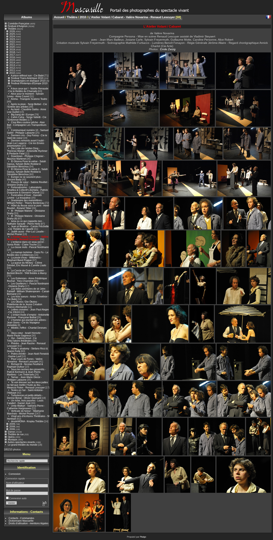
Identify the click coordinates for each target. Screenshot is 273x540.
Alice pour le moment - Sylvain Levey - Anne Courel (25, 95)
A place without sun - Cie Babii (27, 75)
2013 (12, 65)
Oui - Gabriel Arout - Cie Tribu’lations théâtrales (22, 339)
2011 (12, 70)
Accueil (59, 17)
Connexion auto (18, 498)
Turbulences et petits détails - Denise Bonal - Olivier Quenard (25, 396)
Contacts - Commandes (21, 518)
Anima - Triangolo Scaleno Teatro (29, 99)
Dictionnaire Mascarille (21, 520)
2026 (12, 31)
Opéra (11, 437)
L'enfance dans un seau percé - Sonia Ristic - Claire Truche (26, 243)
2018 (12, 52)
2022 (12, 41)
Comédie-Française (18, 23)
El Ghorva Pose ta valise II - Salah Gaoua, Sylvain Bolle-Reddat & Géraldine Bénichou (27, 172)
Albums (26, 17)
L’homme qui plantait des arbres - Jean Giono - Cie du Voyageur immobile (27, 322)
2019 (12, 49)
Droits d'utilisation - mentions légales (28, 523)
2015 (12, 60)
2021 (12, 44)
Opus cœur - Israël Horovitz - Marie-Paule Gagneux (24, 334)
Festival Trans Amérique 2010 (27, 78)
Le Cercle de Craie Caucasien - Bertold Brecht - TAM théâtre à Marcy (27, 271)
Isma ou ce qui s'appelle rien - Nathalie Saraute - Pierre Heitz (25, 222)
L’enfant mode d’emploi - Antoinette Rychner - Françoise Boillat (28, 316)
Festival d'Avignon (18, 26)
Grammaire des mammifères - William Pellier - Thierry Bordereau (25, 201)
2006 (12, 429)
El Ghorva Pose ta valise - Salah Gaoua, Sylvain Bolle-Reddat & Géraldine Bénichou (26, 164)
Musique (12, 439)
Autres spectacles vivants (21, 442)
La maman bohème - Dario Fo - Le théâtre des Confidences (27, 253)
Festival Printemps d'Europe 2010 (29, 83)
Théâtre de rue (16, 434)
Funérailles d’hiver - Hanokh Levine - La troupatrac (24, 196)
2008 (12, 426)
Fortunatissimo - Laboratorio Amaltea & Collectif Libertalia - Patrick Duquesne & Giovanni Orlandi (27, 190)
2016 (12, 57)
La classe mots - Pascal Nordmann (30, 247)
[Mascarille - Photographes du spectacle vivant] (136, 11)
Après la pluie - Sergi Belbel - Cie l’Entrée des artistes (27, 105)
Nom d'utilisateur (15, 482)
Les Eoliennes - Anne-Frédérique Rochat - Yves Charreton (27, 279)
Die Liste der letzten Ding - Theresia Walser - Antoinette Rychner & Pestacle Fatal (27, 151)
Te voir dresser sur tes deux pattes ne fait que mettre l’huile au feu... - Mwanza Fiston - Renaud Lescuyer (27, 385)
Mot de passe (13, 490)
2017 (12, 54)
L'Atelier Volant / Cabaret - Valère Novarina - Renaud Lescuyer (27, 238)
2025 (12, 34)
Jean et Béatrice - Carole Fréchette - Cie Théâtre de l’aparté (28, 227)
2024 (12, 36)
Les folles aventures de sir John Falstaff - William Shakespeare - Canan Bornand (28, 291)
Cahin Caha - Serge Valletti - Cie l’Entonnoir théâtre (26, 118)
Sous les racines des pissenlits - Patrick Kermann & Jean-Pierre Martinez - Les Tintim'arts (26, 372)
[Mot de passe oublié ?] (44, 503)
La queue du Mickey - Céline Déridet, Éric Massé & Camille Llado (26, 264)
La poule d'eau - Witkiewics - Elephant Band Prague (24, 258)
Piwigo (143, 537)
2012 (12, 67)
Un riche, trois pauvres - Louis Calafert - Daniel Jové (25, 401)
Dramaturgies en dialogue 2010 (28, 80)
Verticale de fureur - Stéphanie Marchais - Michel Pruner (25, 412)
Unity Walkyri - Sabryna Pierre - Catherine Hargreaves (26, 407)
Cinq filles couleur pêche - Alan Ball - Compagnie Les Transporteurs (26, 123)
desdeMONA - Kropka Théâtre (27, 421)
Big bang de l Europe (22, 114)
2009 (12, 424)
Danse (11, 431)
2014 (12, 62)
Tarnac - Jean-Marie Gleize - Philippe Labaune (24, 378)
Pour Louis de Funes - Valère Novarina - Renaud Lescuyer (25, 360)
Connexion (15, 474)
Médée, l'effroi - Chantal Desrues (29, 327)
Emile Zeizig (167, 49)
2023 (12, 39)
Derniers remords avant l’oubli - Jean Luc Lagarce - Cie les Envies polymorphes (26, 143)
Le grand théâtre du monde (22, 444)
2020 (12, 47)
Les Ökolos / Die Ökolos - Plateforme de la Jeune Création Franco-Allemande (24, 304)
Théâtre (12, 28)
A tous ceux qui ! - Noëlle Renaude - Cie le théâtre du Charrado (27, 89)
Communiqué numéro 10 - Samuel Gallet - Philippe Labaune (28, 131)
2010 (12, 73)
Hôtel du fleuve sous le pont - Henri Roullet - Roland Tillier (28, 206)
